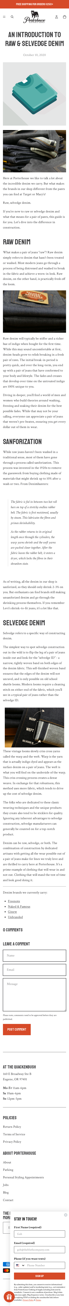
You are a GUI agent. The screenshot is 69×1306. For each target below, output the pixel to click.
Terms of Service (14, 1134)
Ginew (12, 912)
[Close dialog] (66, 1215)
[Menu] (4, 17)
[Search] (12, 17)
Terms (38, 1300)
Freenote (14, 901)
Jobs (5, 1185)
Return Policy (12, 1127)
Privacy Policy (12, 1142)
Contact (8, 1200)
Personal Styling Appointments (23, 1177)
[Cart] (65, 17)
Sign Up (39, 1276)
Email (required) (24, 1243)
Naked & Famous (19, 906)
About (7, 1162)
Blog (6, 1192)
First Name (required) (27, 1227)
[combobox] (19, 1265)
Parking (8, 1170)
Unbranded (15, 917)
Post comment (16, 1029)
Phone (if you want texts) (29, 1259)
